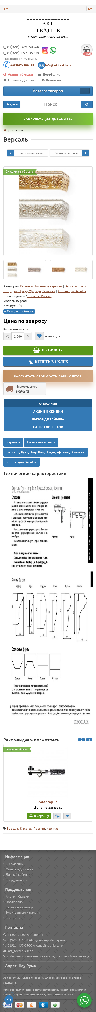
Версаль (13, 828)
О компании (14, 864)
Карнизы (26, 286)
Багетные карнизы (49, 286)
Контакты (53, 80)
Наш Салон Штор (48, 427)
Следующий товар (66, 152)
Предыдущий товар (31, 152)
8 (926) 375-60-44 (20, 940)
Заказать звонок (22, 64)
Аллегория (48, 802)
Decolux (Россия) (32, 828)
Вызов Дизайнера (48, 419)
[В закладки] (39, 336)
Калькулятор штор (19, 907)
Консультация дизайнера (47, 119)
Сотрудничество (17, 880)
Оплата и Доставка (22, 80)
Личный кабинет (18, 874)
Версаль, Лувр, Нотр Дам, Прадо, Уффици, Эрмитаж (45, 452)
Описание (48, 403)
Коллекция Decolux (72, 291)
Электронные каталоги (23, 912)
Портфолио (51, 74)
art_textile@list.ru (21, 951)
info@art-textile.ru (58, 65)
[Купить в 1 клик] (57, 816)
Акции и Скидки (20, 74)
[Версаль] (48, 211)
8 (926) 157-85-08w (21, 945)
